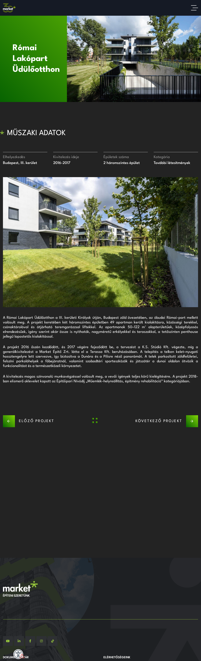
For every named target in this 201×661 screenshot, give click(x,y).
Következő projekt (158, 421)
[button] (6, 242)
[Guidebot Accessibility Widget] (18, 654)
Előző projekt (36, 421)
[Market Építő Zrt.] (9, 7)
